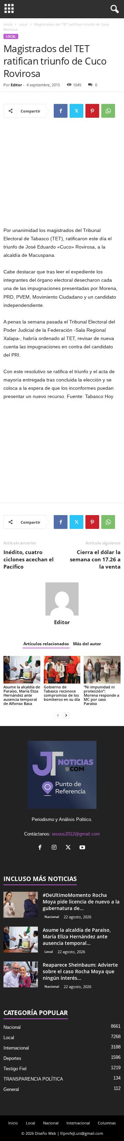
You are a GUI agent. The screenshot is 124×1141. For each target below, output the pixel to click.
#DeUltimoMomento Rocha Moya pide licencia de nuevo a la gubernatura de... (81, 901)
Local (23, 24)
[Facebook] (61, 111)
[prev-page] (57, 715)
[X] (76, 111)
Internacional (16, 1048)
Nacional (51, 916)
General (11, 1089)
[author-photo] (62, 599)
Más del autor (87, 644)
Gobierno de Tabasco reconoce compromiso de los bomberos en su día (62, 693)
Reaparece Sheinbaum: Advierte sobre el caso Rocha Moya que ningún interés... (80, 971)
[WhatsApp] (108, 111)
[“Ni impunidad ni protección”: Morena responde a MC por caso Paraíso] (102, 670)
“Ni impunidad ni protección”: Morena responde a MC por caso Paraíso (101, 695)
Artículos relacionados (46, 644)
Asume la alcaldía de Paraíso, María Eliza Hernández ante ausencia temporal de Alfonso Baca (21, 695)
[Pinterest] (92, 111)
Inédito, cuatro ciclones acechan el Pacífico (28, 559)
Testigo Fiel (15, 1068)
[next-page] (66, 715)
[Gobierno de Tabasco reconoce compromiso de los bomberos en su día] (62, 670)
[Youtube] (83, 848)
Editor (16, 84)
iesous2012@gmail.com (76, 834)
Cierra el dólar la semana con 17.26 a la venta (95, 559)
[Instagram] (56, 848)
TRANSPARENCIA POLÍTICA (33, 1079)
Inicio (7, 24)
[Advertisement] (62, 175)
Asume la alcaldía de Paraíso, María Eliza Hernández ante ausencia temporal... (77, 936)
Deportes (12, 1058)
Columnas (107, 1122)
